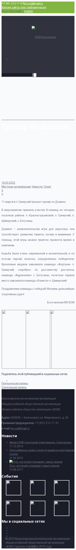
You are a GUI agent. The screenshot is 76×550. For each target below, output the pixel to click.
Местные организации (16, 186)
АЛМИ (32, 546)
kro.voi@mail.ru (33, 3)
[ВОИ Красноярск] (44, 37)
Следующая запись (14, 387)
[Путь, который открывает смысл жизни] (36, 461)
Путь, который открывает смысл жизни (34, 465)
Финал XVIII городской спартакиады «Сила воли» (40, 442)
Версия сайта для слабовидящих (24, 7)
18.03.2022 (8, 182)
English (28, 11)
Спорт (47, 186)
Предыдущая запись (15, 383)
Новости (37, 186)
